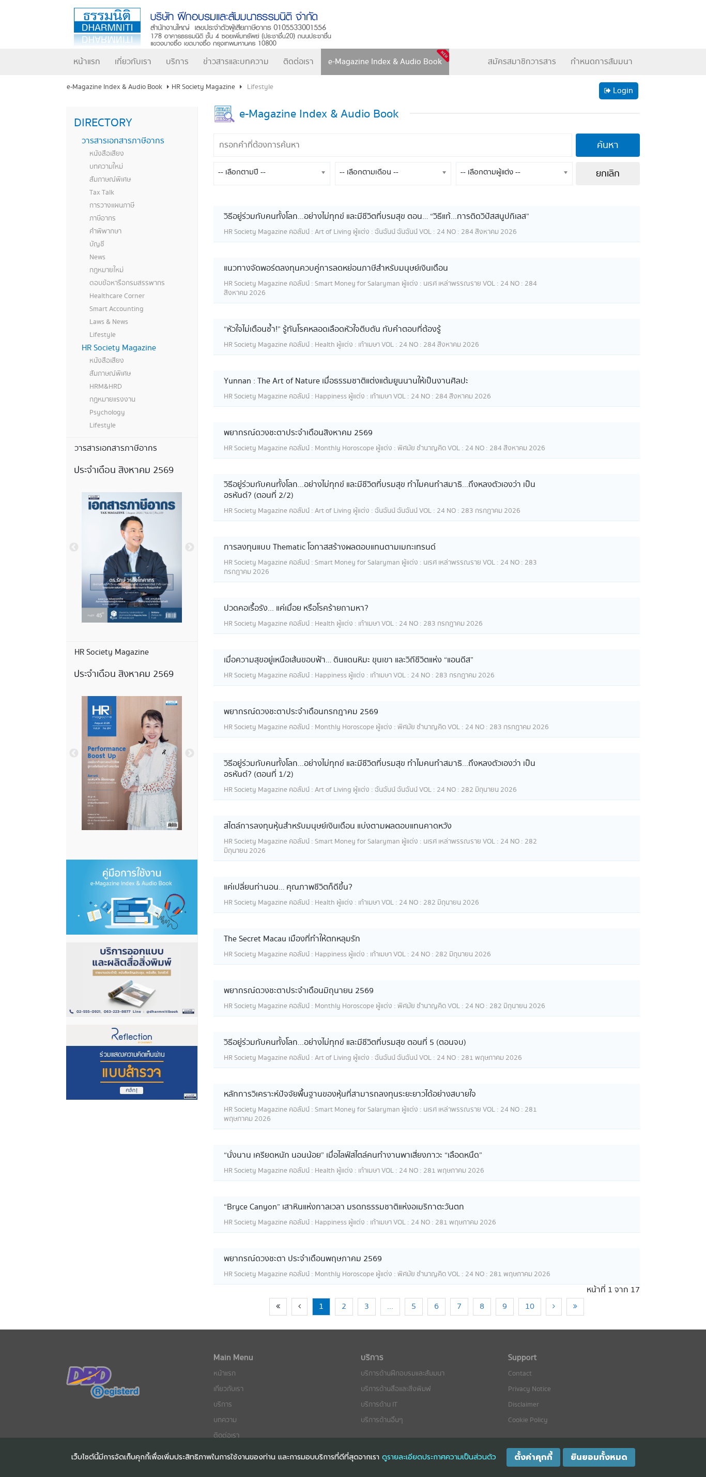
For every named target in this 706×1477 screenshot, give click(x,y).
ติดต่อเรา (298, 62)
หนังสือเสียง (106, 154)
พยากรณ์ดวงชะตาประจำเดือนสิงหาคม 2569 (298, 433)
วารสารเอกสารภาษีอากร (123, 141)
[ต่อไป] (554, 1307)
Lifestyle (102, 335)
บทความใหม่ (106, 166)
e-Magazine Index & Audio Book (385, 62)
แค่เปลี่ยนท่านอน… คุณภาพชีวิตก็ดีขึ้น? (288, 887)
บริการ (177, 62)
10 (529, 1306)
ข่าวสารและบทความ (236, 62)
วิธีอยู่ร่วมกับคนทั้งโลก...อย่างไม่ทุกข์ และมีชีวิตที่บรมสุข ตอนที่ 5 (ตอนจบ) (345, 1042)
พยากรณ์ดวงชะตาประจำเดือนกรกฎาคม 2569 (301, 712)
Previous (74, 547)
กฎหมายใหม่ (106, 270)
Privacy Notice (529, 1389)
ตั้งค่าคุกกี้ (533, 1457)
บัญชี (96, 244)
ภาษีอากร (102, 218)
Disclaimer (523, 1404)
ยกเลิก (608, 174)
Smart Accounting (116, 309)
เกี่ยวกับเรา (133, 62)
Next (190, 547)
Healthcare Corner (117, 296)
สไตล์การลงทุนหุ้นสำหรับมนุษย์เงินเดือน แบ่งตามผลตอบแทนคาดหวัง (338, 826)
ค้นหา (608, 145)
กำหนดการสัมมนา (602, 62)
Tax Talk (101, 192)
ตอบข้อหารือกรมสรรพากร (127, 283)
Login (622, 91)
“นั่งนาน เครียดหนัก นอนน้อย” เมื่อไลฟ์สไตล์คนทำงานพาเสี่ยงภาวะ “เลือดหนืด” (353, 1155)
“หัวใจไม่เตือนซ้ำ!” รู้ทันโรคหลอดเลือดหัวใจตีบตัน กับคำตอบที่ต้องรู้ (332, 329)
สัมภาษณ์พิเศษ (110, 179)
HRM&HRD (105, 386)
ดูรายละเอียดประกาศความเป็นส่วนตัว (439, 1457)
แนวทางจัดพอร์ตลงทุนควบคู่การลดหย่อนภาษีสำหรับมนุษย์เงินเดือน (336, 268)
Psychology (107, 412)
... (390, 1306)
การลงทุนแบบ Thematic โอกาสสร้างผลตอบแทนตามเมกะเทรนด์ (330, 547)
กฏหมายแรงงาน (112, 399)
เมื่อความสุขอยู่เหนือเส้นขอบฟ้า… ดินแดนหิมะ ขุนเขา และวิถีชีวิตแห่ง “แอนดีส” (348, 660)
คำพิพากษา (105, 231)
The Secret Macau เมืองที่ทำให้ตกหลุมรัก (292, 939)
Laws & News (108, 322)
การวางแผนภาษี (111, 205)
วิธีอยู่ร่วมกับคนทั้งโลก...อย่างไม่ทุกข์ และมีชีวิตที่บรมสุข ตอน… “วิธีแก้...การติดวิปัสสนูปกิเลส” (376, 217)
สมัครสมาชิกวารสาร (522, 62)
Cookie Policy (528, 1420)
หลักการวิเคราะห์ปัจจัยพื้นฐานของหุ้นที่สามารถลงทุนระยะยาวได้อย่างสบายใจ (350, 1094)
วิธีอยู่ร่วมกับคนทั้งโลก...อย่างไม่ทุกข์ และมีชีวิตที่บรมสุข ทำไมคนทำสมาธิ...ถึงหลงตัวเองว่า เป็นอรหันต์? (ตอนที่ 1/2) (379, 769)
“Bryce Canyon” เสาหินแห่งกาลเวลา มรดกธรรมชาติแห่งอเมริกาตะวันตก (344, 1207)
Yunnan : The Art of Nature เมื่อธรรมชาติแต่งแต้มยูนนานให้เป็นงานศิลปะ (346, 381)
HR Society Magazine (119, 348)
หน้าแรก (86, 62)
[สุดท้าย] (575, 1307)
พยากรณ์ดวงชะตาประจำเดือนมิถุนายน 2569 (299, 991)
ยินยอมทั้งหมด (599, 1457)
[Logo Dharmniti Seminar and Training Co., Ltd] (213, 28)
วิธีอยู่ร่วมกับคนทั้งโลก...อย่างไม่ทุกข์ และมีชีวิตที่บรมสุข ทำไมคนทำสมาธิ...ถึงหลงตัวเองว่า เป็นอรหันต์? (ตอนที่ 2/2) (379, 490)
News (97, 257)
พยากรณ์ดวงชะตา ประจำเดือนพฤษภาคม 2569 (303, 1259)
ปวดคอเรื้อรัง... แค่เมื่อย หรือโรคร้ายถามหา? (296, 608)
